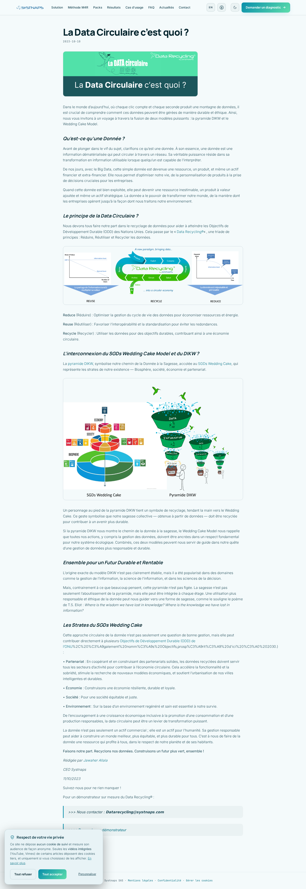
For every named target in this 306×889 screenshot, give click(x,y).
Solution (57, 7)
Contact (184, 7)
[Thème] (235, 7)
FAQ (151, 7)
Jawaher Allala (95, 760)
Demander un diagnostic (263, 7)
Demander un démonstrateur (102, 830)
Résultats (114, 7)
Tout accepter (52, 874)
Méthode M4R (78, 7)
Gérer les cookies (199, 880)
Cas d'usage (134, 7)
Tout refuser (23, 874)
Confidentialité (169, 880)
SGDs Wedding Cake (214, 364)
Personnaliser (87, 874)
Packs (97, 7)
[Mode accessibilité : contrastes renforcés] (221, 7)
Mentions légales (140, 880)
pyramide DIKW (80, 364)
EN (211, 7)
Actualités (166, 7)
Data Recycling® (190, 232)
